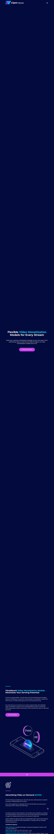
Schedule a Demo (27, 349)
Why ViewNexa (12, 714)
